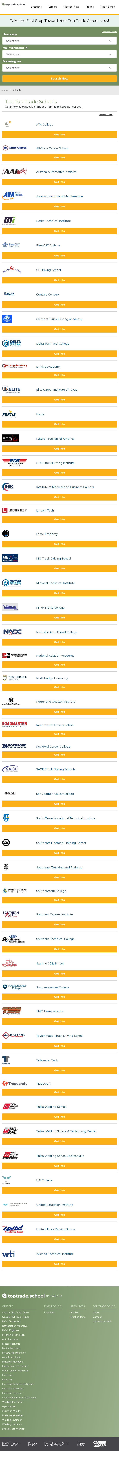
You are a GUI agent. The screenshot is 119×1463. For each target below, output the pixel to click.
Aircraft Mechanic (11, 1357)
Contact (97, 1317)
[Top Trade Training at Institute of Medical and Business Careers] (17, 487)
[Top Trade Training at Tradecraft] (17, 1084)
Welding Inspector (12, 1424)
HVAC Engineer (10, 1330)
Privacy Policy (32, 1444)
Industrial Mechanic (12, 1361)
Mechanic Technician (13, 1334)
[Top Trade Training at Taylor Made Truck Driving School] (17, 1036)
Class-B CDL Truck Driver (15, 1317)
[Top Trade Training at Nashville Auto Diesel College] (17, 632)
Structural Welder (11, 1411)
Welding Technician (12, 1402)
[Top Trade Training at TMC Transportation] (17, 1011)
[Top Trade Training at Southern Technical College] (17, 939)
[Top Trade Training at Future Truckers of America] (17, 438)
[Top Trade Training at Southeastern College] (17, 891)
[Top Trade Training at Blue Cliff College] (17, 245)
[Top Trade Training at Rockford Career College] (17, 746)
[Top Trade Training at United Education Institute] (17, 1205)
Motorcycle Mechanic (14, 1352)
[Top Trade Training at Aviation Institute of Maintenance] (17, 196)
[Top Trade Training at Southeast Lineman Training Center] (17, 843)
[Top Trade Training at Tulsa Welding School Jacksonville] (17, 1156)
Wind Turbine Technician (15, 1370)
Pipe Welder (8, 1406)
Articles (90, 6)
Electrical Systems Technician (18, 1384)
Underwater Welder (12, 1415)
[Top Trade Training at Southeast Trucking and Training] (17, 867)
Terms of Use (81, 1444)
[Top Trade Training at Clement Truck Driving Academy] (17, 319)
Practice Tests (71, 6)
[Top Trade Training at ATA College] (17, 124)
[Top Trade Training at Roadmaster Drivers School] (17, 725)
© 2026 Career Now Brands (11, 1444)
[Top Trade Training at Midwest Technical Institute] (17, 583)
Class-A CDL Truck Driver (15, 1312)
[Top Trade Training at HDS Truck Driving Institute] (17, 463)
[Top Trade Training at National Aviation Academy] (17, 655)
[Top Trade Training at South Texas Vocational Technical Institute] (17, 818)
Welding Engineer (12, 1420)
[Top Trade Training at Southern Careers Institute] (17, 914)
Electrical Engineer (12, 1393)
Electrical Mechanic (12, 1388)
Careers (52, 6)
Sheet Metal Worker (13, 1428)
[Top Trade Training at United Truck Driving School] (17, 1229)
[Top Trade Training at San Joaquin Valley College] (17, 794)
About (96, 1312)
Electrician (7, 1375)
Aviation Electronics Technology (19, 1397)
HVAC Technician (11, 1321)
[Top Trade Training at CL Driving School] (17, 270)
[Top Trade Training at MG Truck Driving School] (17, 558)
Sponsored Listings (106, 115)
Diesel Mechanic (11, 1343)
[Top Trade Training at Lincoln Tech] (17, 510)
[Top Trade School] (13, 7)
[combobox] (59, 40)
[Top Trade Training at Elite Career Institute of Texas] (17, 389)
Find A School (108, 6)
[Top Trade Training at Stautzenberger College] (17, 987)
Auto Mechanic (10, 1339)
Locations (36, 6)
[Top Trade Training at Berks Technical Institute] (17, 221)
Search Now (59, 78)
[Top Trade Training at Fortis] (17, 414)
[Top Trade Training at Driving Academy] (17, 366)
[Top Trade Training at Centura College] (17, 294)
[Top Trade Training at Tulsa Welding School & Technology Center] (17, 1131)
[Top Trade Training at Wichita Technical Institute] (17, 1254)
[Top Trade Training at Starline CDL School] (17, 963)
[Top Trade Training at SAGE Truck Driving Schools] (17, 769)
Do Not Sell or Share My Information (57, 1444)
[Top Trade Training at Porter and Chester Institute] (17, 702)
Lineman (7, 1379)
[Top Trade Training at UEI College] (17, 1180)
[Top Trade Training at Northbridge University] (17, 678)
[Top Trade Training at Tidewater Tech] (17, 1060)
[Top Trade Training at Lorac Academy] (17, 534)
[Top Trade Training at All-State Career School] (17, 148)
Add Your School (102, 1321)
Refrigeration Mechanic (14, 1326)
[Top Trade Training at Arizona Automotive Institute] (17, 172)
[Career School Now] (101, 1444)
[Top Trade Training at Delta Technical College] (17, 344)
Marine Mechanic (11, 1348)
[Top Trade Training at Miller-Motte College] (17, 607)
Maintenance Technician (15, 1366)
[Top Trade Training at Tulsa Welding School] (17, 1106)
